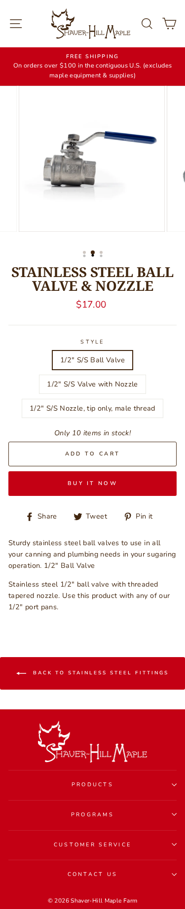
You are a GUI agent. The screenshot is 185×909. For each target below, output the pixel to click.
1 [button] (85, 253)
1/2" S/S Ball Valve (92, 360)
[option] (92, 66)
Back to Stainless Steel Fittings (99, 673)
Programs (92, 814)
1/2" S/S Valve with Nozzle (92, 384)
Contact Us (93, 874)
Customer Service (92, 844)
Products (92, 784)
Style (92, 342)
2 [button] (93, 252)
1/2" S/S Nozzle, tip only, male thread (92, 408)
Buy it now (92, 483)
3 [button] (102, 253)
